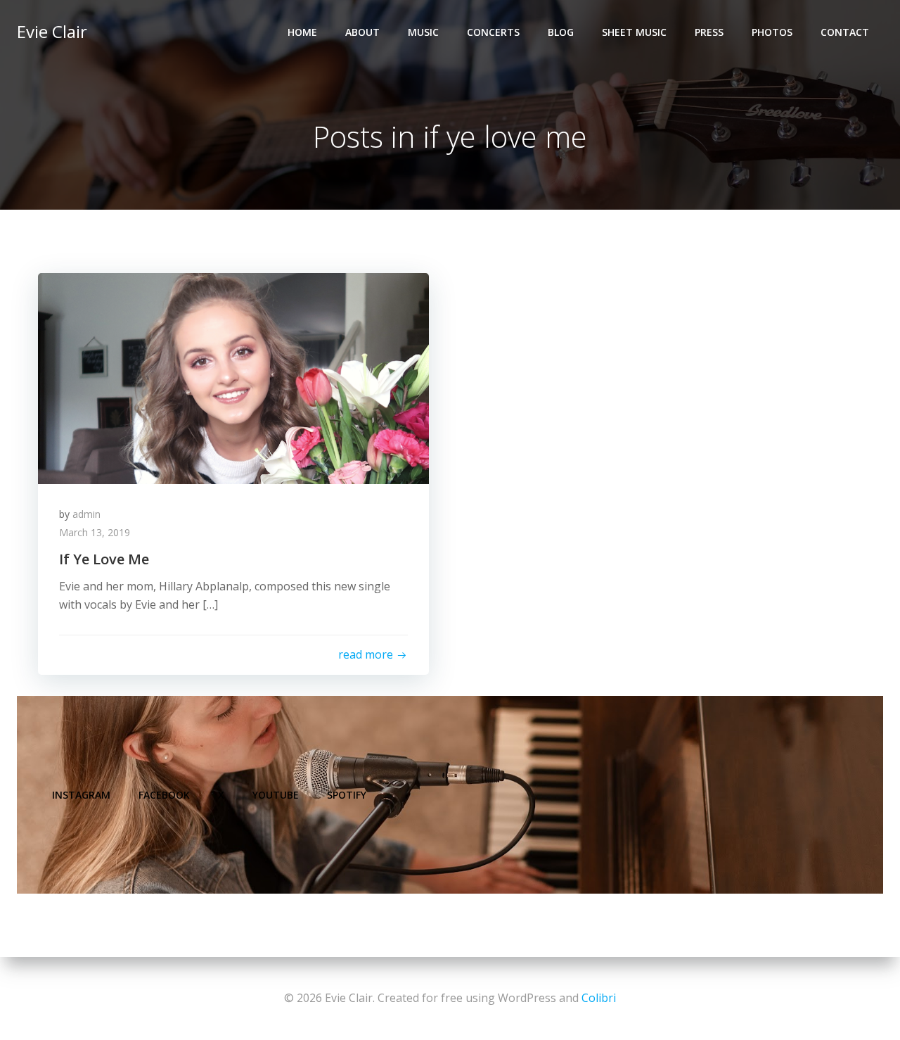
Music (423, 32)
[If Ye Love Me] (233, 377)
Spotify (346, 794)
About (362, 32)
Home (302, 32)
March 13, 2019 (94, 532)
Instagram (81, 794)
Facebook (164, 794)
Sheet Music (634, 32)
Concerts (493, 32)
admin (86, 514)
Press (709, 32)
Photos (772, 32)
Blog (561, 32)
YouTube (275, 794)
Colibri (598, 998)
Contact (845, 32)
